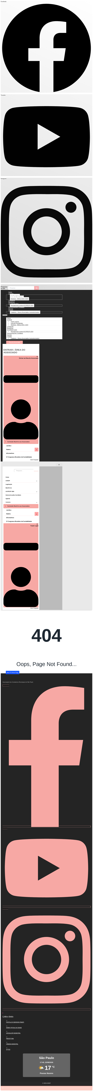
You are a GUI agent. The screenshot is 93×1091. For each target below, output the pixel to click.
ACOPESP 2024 (13, 304)
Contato (10, 310)
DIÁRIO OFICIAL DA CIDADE (14, 1027)
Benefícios (9, 488)
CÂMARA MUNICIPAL (12, 1044)
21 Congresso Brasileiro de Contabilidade (19, 457)
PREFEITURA (10, 1038)
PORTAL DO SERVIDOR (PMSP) (15, 1022)
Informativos (10, 453)
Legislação (9, 484)
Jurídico (8, 445)
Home (7, 477)
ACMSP (10, 294)
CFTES (8, 1049)
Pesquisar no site (4, 287)
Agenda (8, 498)
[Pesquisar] (36, 288)
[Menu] (59, 464)
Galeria (8, 449)
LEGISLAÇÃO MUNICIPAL (13, 1033)
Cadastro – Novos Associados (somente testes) (25, 312)
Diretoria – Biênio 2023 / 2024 (19, 299)
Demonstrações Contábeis (16, 307)
